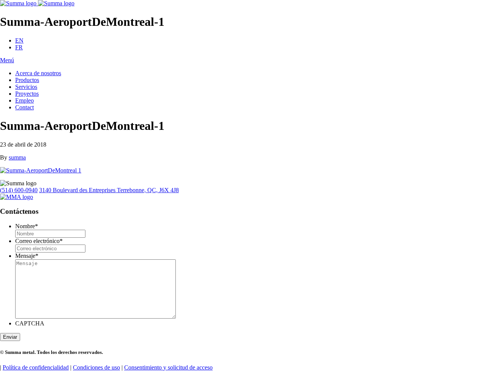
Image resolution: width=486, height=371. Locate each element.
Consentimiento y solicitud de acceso (168, 367)
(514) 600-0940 (19, 190)
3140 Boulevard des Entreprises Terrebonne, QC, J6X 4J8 (109, 190)
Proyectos (27, 93)
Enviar (10, 337)
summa (17, 157)
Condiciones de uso (96, 367)
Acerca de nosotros (38, 73)
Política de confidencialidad (36, 367)
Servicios (26, 87)
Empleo (24, 100)
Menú (7, 60)
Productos (27, 80)
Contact (24, 107)
